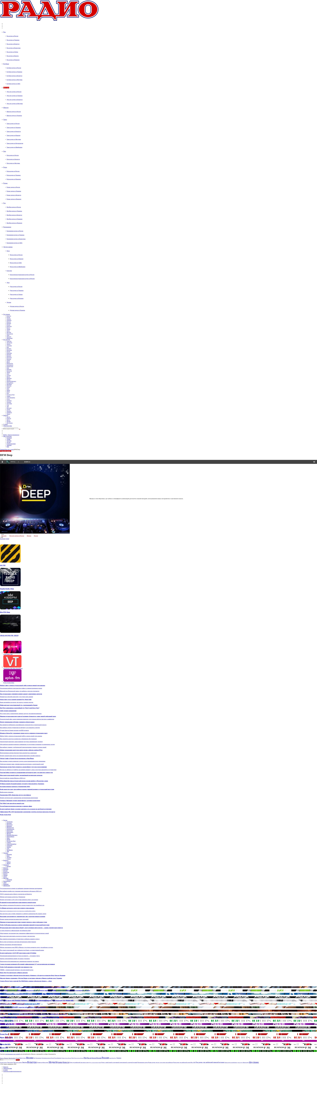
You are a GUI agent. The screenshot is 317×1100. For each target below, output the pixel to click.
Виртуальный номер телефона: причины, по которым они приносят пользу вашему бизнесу (33, 987)
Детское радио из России (17, 306)
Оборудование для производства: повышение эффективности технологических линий (24, 933)
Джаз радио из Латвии (16, 294)
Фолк (8, 251)
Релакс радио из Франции (14, 199)
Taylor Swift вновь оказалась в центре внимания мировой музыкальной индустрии (24, 925)
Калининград (10, 365)
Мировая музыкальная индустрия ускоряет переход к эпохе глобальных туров (23, 922)
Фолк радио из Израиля (16, 258)
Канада (8, 327)
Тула (8, 405)
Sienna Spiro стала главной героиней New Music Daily (16, 699)
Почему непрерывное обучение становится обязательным (17, 722)
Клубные (6, 64)
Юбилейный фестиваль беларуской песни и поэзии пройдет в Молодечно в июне (24, 781)
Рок (4, 32)
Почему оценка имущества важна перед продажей (14, 919)
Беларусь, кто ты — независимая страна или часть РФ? (20, 1004)
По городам (6, 339)
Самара (8, 396)
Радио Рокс (4, 1034)
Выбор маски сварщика (6, 792)
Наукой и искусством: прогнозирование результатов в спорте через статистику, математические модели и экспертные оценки (45, 990)
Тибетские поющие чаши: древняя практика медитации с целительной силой (22, 764)
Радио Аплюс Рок (6, 1037)
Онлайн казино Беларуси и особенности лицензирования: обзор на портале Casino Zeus (31, 1017)
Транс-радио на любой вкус (231, 1062)
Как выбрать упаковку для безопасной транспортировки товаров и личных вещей (23, 747)
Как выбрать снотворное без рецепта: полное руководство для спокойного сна (22, 905)
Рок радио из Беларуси (13, 44)
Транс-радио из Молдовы (14, 139)
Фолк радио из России (16, 255)
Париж (8, 390)
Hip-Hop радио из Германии (14, 219)
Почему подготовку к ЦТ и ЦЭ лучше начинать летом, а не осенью (19, 899)
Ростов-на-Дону (11, 394)
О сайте (5, 424)
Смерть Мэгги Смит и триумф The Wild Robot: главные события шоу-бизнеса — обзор (26, 981)
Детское (9, 302)
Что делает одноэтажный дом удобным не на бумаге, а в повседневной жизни (22, 950)
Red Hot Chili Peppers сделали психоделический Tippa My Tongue (23, 1010)
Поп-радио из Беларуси (13, 159)
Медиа (8, 420)
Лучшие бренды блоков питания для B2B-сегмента (14, 730)
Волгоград (9, 357)
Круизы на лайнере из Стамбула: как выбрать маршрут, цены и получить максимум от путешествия (28, 769)
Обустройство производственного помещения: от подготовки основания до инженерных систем (27, 744)
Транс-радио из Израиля (13, 135)
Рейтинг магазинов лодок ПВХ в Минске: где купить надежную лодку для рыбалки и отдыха (26, 947)
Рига (8, 393)
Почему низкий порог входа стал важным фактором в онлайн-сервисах (20, 755)
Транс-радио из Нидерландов (15, 143)
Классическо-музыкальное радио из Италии (22, 278)
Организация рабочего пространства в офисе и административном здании (21, 688)
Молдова (9, 332)
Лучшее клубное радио (42, 1062)
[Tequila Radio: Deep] (10, 585)
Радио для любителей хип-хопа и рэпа (79, 1062)
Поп (4, 151)
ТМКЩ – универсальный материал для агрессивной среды (16, 970)
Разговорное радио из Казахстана (16, 239)
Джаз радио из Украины (16, 290)
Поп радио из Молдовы (13, 163)
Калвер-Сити (10, 366)
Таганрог (9, 402)
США (8, 335)
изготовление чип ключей (12, 1054)
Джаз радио (10, 1062)
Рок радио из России (12, 36)
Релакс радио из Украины (14, 191)
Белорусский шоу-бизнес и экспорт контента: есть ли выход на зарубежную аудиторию (26, 809)
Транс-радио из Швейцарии (14, 147)
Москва (8, 379)
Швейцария (9, 338)
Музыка (8, 421)
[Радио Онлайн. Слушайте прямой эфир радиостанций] (49, 20)
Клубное (24, 1058)
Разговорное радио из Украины (15, 235)
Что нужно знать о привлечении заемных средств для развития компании (21, 713)
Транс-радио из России (13, 123)
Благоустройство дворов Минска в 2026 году (12, 778)
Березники (9, 350)
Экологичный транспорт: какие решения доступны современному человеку (21, 741)
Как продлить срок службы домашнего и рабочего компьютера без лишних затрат (23, 913)
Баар (8, 347)
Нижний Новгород (11, 381)
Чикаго (8, 414)
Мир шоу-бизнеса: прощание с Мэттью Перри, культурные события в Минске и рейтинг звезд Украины (31, 978)
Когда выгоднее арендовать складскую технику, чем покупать (17, 936)
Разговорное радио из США (14, 243)
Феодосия (9, 408)
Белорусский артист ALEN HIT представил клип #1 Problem (18, 953)
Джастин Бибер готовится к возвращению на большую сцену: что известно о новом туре (26, 772)
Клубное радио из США (13, 83)
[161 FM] (10, 562)
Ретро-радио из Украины (14, 175)
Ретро (5, 167)
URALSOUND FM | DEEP (9, 635)
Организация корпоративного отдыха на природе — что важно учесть (20, 956)
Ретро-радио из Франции (14, 179)
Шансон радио (246, 1062)
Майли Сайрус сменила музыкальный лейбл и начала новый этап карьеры (22, 685)
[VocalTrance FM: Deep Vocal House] (12, 667)
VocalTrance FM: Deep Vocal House (13, 668)
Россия (8, 317)
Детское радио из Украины (17, 310)
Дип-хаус (6, 88)
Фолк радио (240, 1062)
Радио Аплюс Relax (7, 1021)
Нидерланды (10, 333)
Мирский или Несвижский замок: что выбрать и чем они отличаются (19, 691)
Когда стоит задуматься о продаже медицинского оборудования (18, 941)
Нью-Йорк (9, 384)
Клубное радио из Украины (14, 71)
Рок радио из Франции (13, 60)
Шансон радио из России (14, 111)
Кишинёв (9, 369)
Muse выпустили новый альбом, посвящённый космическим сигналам (21, 775)
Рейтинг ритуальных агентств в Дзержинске (12, 897)
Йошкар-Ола (10, 363)
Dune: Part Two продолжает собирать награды (14, 972)
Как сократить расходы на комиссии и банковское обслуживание (18, 739)
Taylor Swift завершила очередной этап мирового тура (16, 967)
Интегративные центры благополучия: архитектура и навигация (18, 753)
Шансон (6, 107)
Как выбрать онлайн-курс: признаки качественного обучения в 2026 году (20, 891)
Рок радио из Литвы (12, 52)
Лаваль (8, 372)
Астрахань (9, 345)
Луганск (9, 375)
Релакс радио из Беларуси (14, 195)
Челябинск (9, 412)
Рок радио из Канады (13, 56)
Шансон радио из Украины (14, 115)
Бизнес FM (4, 1047)
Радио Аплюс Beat (5, 814)
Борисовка (9, 353)
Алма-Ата (9, 341)
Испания (9, 323)
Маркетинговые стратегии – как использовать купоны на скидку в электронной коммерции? (33, 1014)
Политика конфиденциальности (12, 1071)
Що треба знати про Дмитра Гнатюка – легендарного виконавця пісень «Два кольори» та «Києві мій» (37, 1000)
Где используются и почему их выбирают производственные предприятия (21, 888)
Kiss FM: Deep (5, 612)
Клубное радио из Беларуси (14, 75)
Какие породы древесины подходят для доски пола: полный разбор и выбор (17, 911)
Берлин (8, 351)
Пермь (8, 391)
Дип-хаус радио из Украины (14, 95)
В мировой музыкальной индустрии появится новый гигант (18, 902)
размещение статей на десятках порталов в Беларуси (27, 812)
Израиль (9, 321)
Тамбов (9, 847)
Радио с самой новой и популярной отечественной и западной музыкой (119, 1062)
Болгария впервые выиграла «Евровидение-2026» (15, 786)
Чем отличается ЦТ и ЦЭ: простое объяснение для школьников (23, 1007)
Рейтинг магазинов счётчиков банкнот (11, 944)
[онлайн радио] (27, 462)
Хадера (8, 409)
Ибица (8, 362)
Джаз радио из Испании (16, 298)
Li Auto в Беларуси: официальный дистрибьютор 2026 (15, 930)
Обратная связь (7, 426)
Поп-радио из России (13, 155)
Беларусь (9, 316)
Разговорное (7, 227)
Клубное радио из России (14, 68)
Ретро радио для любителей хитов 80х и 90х (184, 1062)
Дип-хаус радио (9, 449)
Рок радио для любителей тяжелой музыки (210, 1062)
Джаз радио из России (16, 286)
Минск (8, 376)
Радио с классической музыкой (95, 1062)
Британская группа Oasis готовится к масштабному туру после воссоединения (23, 767)
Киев (8, 368)
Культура (9, 418)
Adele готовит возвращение (8, 710)
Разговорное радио (143, 1062)
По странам (6, 314)
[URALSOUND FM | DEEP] (10, 632)
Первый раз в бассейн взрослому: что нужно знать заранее (16, 696)
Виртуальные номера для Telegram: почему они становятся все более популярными (30, 994)
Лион (8, 374)
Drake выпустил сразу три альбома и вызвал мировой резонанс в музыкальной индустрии (27, 789)
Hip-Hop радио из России (14, 207)
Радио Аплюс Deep (8, 682)
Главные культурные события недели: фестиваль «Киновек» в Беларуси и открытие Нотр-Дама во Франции (32, 975)
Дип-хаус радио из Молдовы (15, 103)
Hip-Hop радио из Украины (14, 211)
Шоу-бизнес (10, 423)
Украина (9, 319)
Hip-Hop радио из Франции (14, 223)
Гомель (8, 360)
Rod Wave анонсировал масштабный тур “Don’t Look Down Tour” (19, 708)
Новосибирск (10, 382)
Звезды (8, 417)
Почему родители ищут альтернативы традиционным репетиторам (19, 797)
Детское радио (3, 1062)
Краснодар (9, 371)
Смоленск (9, 400)
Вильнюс (9, 354)
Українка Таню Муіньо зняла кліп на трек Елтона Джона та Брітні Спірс (26, 1031)
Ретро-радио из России (13, 171)
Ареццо (8, 344)
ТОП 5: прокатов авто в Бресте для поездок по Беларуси (16, 894)
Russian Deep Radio (7, 1024)
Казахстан (9, 326)
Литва (8, 330)
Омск (8, 388)
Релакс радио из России (13, 187)
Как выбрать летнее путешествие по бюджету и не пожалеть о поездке (20, 727)
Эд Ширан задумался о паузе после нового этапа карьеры (17, 908)
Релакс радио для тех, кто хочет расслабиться (160, 1062)
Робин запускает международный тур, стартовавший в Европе (18, 705)
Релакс (5, 183)
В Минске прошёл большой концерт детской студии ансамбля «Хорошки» (22, 783)
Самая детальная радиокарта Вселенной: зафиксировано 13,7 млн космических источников (27, 964)
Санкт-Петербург (11, 397)
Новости (5, 415)
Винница (9, 356)
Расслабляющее (58, 1058)
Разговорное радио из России (15, 231)
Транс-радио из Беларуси (14, 131)
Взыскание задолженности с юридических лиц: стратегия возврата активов (22, 916)
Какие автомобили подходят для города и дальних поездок (16, 702)
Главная (2, 449)
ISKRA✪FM (4, 1027)
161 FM (2, 565)
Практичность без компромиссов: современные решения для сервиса (19, 961)
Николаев (9, 385)
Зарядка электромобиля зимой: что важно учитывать (15, 958)
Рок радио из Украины (13, 40)
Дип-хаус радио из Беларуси (15, 99)
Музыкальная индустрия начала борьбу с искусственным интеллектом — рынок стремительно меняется (31, 927)
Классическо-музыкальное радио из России (22, 274)
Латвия (8, 329)
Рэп (4, 203)
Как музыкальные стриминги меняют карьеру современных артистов (21, 694)
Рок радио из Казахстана (13, 48)
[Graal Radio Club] (12, 652)
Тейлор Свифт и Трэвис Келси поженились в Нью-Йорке (17, 758)
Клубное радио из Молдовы (14, 79)
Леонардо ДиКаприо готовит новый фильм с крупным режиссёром (20, 800)
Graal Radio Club (8, 654)
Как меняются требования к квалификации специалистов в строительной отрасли (23, 724)
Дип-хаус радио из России (14, 91)
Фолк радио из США (16, 262)
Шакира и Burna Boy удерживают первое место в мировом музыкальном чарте (23, 733)
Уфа (8, 406)
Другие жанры (7, 247)
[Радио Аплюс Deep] (12, 681)
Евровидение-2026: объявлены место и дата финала (15, 795)
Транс (5, 119)
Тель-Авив (9, 403)
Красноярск (10, 832)
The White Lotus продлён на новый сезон (12, 803)
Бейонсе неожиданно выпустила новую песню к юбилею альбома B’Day (21, 750)
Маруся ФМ (4, 997)
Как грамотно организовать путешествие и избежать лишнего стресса (19, 939)
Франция (9, 336)
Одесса (8, 387)
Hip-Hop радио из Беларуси (14, 215)
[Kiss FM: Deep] (10, 609)
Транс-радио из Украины (14, 127)
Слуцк (8, 399)
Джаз (8, 282)
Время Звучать (5, 1044)
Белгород (9, 348)
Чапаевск (9, 411)
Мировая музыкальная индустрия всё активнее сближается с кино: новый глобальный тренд (28, 716)
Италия (8, 324)
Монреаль (9, 378)
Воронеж (9, 359)
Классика (9, 270)
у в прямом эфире (16, 806)
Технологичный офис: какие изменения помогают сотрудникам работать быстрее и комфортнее (27, 719)
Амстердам (9, 342)
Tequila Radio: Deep (7, 589)
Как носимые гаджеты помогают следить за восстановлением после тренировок (22, 761)
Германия (9, 320)
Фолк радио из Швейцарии (17, 266)
